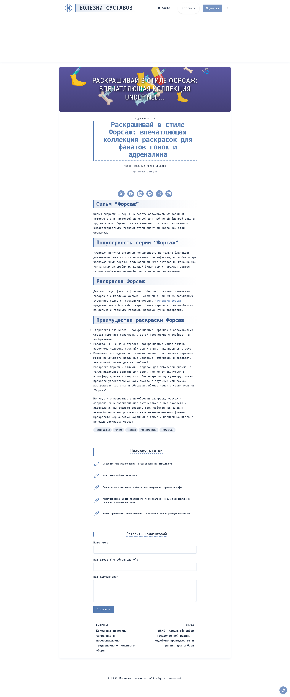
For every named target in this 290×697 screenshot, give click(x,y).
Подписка (212, 8)
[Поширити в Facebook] (130, 193)
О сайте (164, 8)
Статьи (187, 8)
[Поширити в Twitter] (121, 193)
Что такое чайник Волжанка (120, 475)
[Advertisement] (145, 39)
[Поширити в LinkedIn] (140, 193)
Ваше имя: (100, 542)
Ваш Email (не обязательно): (115, 559)
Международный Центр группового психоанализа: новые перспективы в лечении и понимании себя (146, 500)
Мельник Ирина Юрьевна (150, 166)
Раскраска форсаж (168, 301)
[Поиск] (228, 8)
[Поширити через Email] (168, 193)
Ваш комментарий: (106, 577)
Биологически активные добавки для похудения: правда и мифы (142, 487)
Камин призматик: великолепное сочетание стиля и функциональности (146, 513)
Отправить (104, 609)
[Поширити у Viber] (159, 193)
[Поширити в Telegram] (149, 193)
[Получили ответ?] (283, 690)
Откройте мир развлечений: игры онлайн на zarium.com (137, 463)
